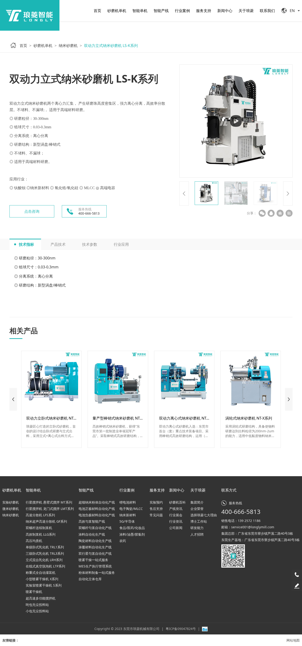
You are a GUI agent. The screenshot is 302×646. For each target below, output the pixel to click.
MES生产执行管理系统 (95, 566)
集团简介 (197, 502)
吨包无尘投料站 (37, 604)
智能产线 (161, 10)
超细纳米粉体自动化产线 (97, 502)
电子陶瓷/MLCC (131, 508)
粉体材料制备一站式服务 (97, 572)
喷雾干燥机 (34, 591)
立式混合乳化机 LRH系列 (44, 560)
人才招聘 (197, 534)
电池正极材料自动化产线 (97, 508)
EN (292, 10)
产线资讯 (175, 508)
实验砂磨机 (10, 502)
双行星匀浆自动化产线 (95, 553)
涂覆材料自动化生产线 (95, 547)
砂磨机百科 (177, 502)
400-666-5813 (240, 511)
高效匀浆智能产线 (92, 521)
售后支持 (156, 508)
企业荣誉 (197, 508)
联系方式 (228, 490)
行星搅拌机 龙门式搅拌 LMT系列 (50, 508)
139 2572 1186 (249, 520)
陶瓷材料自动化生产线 (95, 540)
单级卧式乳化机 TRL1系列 (45, 547)
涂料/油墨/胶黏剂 (132, 534)
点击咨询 (31, 211)
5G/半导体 (127, 521)
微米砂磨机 (10, 508)
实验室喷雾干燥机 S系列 (44, 585)
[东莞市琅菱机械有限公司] (29, 15)
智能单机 (139, 10)
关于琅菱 (246, 10)
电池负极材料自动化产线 (97, 515)
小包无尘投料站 (37, 611)
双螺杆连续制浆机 (39, 527)
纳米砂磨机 (68, 45)
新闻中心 (224, 10)
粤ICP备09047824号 (181, 628)
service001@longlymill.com (252, 527)
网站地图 (293, 640)
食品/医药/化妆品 (132, 527)
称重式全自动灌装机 (40, 572)
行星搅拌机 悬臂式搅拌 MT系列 (49, 502)
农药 (122, 540)
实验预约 (156, 502)
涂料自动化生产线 (92, 534)
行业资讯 (175, 521)
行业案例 (182, 10)
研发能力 (197, 527)
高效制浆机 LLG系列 (40, 534)
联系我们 (267, 10)
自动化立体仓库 (90, 579)
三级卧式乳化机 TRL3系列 (45, 553)
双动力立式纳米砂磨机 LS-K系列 (111, 45)
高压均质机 (34, 540)
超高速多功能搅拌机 (40, 598)
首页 (97, 10)
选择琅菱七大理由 (203, 515)
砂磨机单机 (116, 10)
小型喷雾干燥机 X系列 (42, 579)
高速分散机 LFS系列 (40, 515)
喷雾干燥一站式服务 (93, 560)
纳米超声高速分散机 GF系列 (46, 521)
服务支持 (203, 10)
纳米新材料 (127, 515)
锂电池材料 (127, 502)
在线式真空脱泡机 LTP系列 (45, 566)
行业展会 (175, 515)
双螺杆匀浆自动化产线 (95, 527)
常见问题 (156, 515)
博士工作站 (198, 521)
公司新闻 (175, 527)
